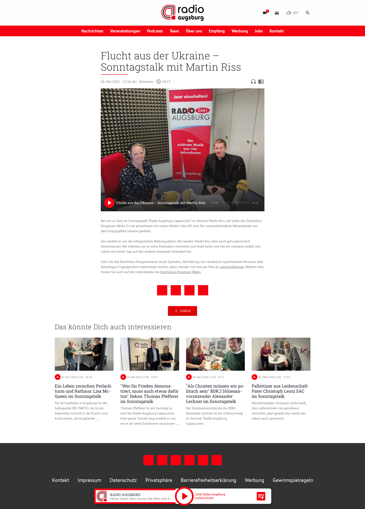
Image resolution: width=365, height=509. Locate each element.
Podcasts (155, 31)
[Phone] (93, 13)
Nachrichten (92, 31)
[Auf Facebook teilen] (162, 290)
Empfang (217, 31)
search (307, 12)
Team (174, 31)
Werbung (240, 31)
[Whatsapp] (101, 13)
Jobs (259, 31)
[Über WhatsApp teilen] (189, 290)
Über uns (194, 31)
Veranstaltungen (125, 31)
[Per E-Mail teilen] (203, 290)
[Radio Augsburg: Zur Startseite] (182, 12)
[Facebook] (59, 13)
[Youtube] (76, 13)
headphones (253, 82)
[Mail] (84, 13)
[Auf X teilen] (176, 290)
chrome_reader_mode (261, 82)
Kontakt (277, 31)
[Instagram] (67, 13)
